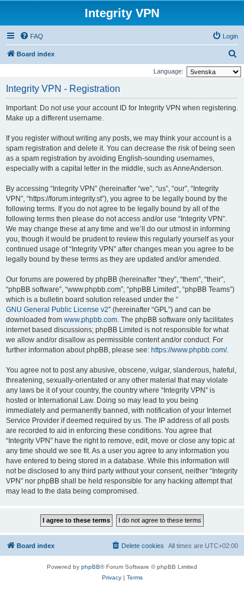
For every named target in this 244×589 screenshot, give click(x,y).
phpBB (90, 566)
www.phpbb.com (90, 320)
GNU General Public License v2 (57, 309)
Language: (168, 71)
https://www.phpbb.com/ (189, 350)
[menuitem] (31, 36)
